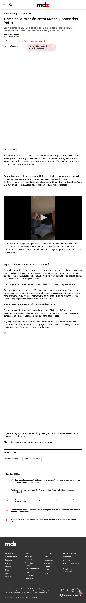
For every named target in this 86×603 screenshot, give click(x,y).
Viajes (27, 572)
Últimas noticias (11, 557)
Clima (46, 557)
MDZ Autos (29, 576)
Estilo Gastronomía (32, 569)
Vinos (7, 573)
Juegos (47, 567)
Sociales (8, 577)
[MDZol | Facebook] (61, 590)
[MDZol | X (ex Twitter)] (79, 590)
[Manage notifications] (81, 593)
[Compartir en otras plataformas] (11, 41)
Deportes (28, 560)
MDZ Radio (48, 563)
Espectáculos (9, 13)
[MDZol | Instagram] (67, 590)
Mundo (8, 567)
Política (27, 553)
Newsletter (29, 579)
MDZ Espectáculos (11, 34)
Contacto (66, 560)
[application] (43, 218)
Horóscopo (48, 560)
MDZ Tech (48, 570)
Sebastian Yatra (12, 459)
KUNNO (26, 459)
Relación (36, 459)
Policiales (8, 563)
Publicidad (67, 557)
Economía (9, 560)
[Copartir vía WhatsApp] (6, 41)
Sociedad (28, 556)
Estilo (7, 570)
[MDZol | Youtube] (73, 590)
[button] (4, 4)
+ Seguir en (19, 41)
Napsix (46, 573)
